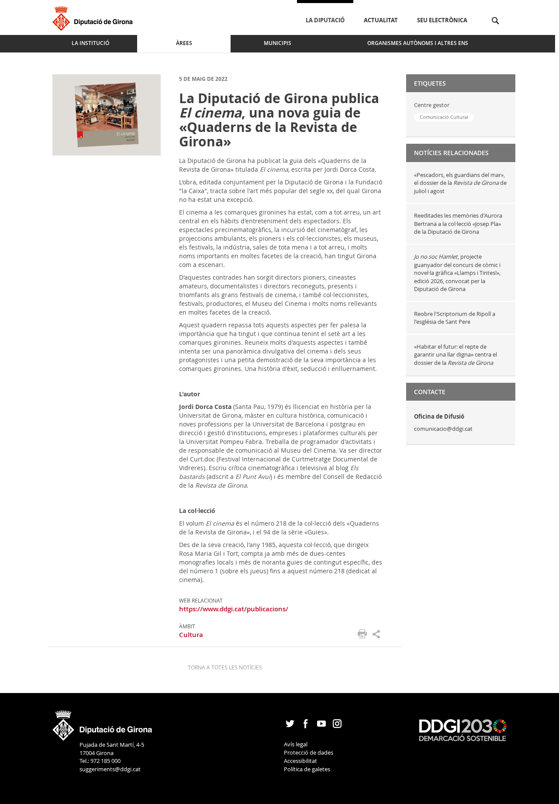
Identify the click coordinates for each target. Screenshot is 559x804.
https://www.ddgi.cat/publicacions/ (233, 608)
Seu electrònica (442, 20)
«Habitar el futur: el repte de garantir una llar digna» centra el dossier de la (455, 355)
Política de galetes (307, 769)
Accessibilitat (300, 761)
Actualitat (381, 20)
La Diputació (325, 20)
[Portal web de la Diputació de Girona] (102, 723)
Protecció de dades (308, 752)
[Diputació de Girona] (94, 17)
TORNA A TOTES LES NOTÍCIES (225, 667)
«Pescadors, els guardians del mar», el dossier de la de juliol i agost (460, 183)
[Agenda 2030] (463, 729)
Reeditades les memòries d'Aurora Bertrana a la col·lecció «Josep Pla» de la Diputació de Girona (458, 223)
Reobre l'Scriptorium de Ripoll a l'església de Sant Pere (454, 318)
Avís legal (295, 744)
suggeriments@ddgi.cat (110, 769)
